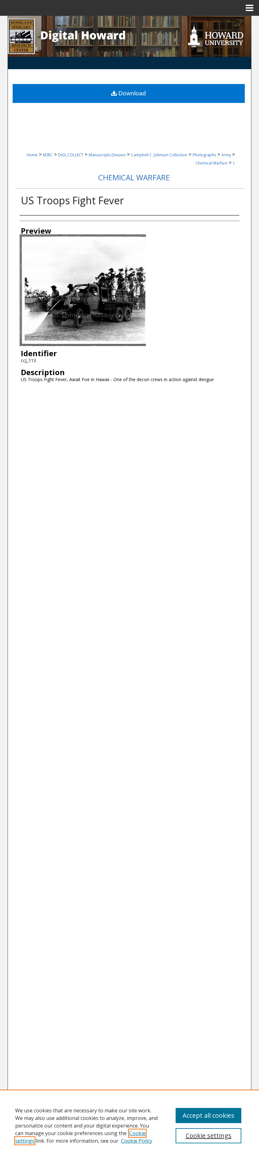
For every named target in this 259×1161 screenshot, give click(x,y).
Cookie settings (209, 1135)
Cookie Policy (136, 1140)
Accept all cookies (208, 1115)
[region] (129, 1125)
